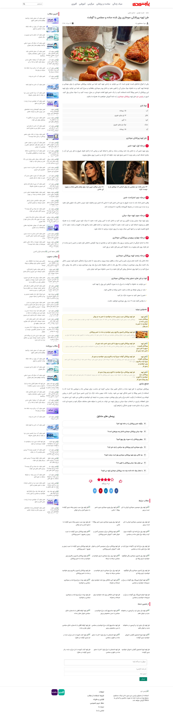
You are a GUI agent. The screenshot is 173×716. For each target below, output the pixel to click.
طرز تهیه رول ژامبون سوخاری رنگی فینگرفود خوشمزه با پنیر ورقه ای (137, 571)
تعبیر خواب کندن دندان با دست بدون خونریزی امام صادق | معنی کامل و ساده (34, 236)
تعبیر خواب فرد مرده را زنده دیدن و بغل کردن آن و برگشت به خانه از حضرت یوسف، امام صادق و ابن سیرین (34, 313)
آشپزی (74, 3)
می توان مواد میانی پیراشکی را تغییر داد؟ (129, 463)
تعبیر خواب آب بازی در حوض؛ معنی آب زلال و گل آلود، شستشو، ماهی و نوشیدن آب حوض (35, 145)
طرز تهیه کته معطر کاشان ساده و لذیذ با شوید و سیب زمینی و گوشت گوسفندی (34, 386)
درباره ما (101, 707)
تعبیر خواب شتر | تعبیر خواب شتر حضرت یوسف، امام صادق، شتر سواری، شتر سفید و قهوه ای (34, 321)
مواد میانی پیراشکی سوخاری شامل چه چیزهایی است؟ (125, 431)
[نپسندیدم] (91, 480)
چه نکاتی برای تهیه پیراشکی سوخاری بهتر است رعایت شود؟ (123, 455)
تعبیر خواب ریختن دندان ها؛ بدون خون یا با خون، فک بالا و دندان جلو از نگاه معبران (34, 219)
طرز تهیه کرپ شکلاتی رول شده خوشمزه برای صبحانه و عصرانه (106, 596)
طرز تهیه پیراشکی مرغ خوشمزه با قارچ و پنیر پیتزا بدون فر (116, 372)
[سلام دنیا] (54, 695)
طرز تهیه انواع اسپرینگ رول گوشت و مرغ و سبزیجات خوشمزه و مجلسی (136, 596)
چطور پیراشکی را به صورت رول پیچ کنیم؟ (129, 439)
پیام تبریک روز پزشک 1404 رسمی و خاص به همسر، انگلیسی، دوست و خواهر (35, 329)
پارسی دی (139, 96)
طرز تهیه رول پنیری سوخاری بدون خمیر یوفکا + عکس (106, 523)
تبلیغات (101, 692)
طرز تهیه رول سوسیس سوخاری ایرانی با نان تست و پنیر (136, 523)
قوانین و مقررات (98, 699)
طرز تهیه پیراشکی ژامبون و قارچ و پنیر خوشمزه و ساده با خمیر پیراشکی (112, 332)
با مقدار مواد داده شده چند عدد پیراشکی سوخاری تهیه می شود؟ (122, 470)
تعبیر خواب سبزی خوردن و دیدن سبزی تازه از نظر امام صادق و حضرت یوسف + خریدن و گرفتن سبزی (34, 305)
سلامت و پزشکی (103, 3)
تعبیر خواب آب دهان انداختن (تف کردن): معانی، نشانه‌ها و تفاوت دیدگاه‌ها (35, 54)
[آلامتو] (61, 695)
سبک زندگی (117, 3)
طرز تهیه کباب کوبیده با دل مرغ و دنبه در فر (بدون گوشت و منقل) (77, 650)
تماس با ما (100, 710)
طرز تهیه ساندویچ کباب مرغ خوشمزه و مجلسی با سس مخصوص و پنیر (106, 626)
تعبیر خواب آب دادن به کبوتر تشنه (35, 85)
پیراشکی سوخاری (124, 96)
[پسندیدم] (120, 480)
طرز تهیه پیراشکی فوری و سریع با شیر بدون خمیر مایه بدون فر (115, 343)
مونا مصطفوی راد (140, 23)
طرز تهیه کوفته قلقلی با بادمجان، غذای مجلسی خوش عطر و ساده (76, 626)
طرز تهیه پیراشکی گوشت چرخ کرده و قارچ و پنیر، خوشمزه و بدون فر (113, 356)
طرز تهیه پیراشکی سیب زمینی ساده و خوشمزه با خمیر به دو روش (114, 316)
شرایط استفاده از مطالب (95, 695)
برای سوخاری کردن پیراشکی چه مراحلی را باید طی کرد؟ (125, 447)
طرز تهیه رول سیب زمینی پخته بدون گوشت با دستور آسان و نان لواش (76, 523)
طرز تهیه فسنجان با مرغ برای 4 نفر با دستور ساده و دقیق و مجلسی (107, 650)
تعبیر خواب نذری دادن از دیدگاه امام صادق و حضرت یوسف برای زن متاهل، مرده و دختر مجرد (34, 338)
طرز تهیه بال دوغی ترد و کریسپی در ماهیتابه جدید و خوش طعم (136, 626)
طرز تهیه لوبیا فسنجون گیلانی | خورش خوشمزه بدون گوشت (136, 650)
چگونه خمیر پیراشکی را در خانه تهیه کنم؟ (129, 423)
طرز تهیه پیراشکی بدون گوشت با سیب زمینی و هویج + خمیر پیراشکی (76, 547)
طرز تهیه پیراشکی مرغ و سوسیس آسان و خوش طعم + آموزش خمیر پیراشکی (106, 547)
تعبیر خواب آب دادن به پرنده (37, 76)
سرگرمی (91, 3)
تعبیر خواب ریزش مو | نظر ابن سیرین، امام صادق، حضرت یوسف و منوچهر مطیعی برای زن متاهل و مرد (34, 280)
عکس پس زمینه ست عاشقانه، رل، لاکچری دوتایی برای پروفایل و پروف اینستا (35, 263)
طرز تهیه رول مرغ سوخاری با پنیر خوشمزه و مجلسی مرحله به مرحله (107, 571)
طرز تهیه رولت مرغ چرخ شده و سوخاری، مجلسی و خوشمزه (78, 596)
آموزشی (82, 3)
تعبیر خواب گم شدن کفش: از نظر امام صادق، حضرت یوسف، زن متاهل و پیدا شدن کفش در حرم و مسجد (34, 288)
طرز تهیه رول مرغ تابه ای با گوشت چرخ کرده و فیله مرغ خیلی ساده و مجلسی (135, 547)
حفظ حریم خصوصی (97, 703)
